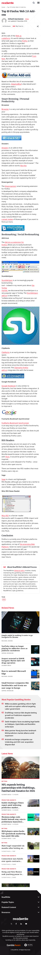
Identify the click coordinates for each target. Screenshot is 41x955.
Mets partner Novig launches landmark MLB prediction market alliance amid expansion (20, 733)
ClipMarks (6, 352)
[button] (34, 2)
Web (4, 599)
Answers (5, 148)
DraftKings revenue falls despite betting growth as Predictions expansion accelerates (21, 715)
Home (3, 7)
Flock (7, 457)
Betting (4, 781)
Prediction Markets (9, 800)
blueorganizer (10, 186)
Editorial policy (19, 570)
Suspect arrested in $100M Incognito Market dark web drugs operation (13, 661)
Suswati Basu (6, 794)
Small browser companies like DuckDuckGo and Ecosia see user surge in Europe (15, 685)
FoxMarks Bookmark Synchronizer (15, 423)
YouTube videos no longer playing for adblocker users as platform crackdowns (15, 648)
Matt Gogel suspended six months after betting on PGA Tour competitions (13, 848)
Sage (3, 479)
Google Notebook (9, 386)
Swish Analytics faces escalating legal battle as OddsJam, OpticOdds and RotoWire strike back (22, 724)
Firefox (24, 41)
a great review (7, 219)
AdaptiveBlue (16, 84)
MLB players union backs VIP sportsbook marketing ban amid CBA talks (13, 833)
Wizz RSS (5, 515)
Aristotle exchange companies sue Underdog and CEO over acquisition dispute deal (19, 742)
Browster (5, 109)
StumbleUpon (7, 280)
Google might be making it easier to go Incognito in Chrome (17, 636)
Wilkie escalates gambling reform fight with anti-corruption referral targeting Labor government (20, 706)
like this (23, 165)
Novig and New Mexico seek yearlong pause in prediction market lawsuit (13, 874)
